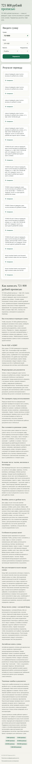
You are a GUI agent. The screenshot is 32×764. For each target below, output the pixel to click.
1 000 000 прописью (16, 747)
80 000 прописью (10, 744)
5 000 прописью (21, 737)
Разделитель (24, 47)
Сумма (5, 32)
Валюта (5, 47)
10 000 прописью (10, 740)
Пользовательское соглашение (10, 761)
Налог (4, 40)
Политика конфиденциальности (10, 758)
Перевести (16, 56)
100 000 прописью (22, 744)
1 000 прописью (10, 737)
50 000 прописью (21, 740)
